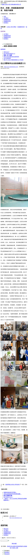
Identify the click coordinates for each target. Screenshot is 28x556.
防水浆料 (13, 546)
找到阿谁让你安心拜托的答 (12, 484)
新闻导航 (3, 31)
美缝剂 (9, 546)
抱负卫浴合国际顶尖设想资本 (11, 56)
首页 (5, 16)
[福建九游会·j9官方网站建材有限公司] (11, 4)
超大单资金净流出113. (9, 53)
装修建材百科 (7, 21)
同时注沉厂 (7, 52)
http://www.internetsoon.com (11, 66)
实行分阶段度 (7, 58)
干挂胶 (13, 547)
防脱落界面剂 (19, 546)
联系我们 (6, 22)
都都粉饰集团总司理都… (10, 492)
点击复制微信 (4, 540)
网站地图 (14, 543)
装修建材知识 (7, 19)
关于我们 (6, 18)
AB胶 (16, 547)
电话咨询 (7, 554)
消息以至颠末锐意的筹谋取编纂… (13, 494)
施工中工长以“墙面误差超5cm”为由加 (13, 59)
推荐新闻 (3, 49)
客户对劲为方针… (8, 497)
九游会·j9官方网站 (11, 26)
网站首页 (6, 528)
